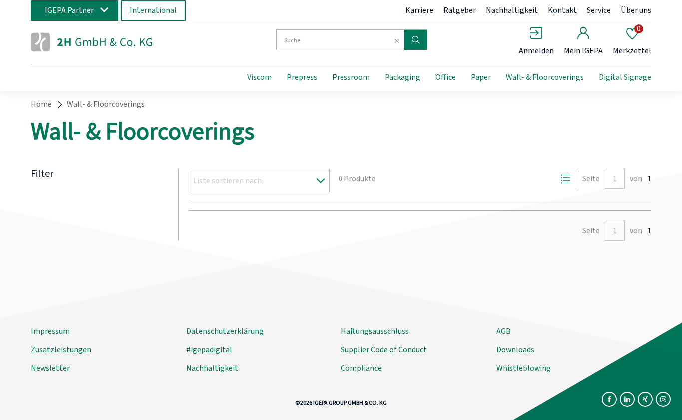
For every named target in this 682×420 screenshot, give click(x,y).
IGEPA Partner (69, 10)
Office (445, 77)
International (153, 10)
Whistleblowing (523, 368)
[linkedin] (627, 399)
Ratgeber (459, 10)
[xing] (645, 399)
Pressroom (351, 77)
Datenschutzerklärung (225, 331)
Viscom (259, 77)
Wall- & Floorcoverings (545, 77)
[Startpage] (113, 41)
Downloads (515, 349)
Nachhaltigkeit (512, 10)
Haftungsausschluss (375, 331)
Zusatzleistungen (61, 349)
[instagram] (663, 399)
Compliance (361, 368)
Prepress (302, 77)
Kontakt (562, 10)
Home (41, 104)
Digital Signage (625, 77)
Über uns (636, 10)
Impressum (50, 331)
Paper (481, 77)
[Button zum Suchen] (415, 40)
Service (599, 10)
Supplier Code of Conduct (384, 349)
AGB (503, 331)
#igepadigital (209, 349)
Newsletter (50, 368)
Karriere (419, 10)
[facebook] (609, 399)
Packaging (402, 77)
